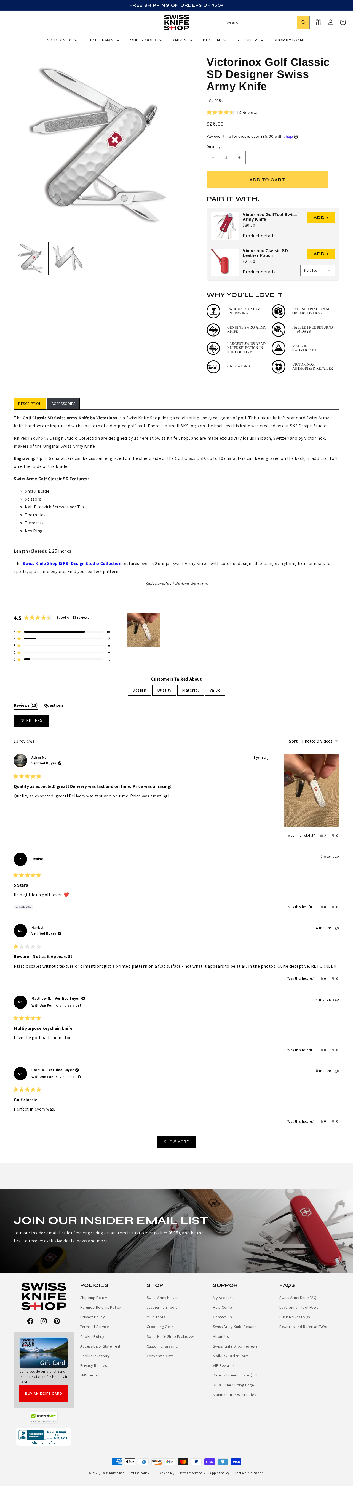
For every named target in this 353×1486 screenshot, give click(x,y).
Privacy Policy (92, 1316)
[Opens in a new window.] (43, 1418)
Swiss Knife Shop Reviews (235, 1346)
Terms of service (191, 1473)
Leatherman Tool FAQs (298, 1307)
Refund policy (139, 1473)
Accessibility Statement (100, 1346)
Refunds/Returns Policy (100, 1307)
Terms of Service (94, 1326)
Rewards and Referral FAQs (303, 1326)
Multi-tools (156, 1316)
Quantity (213, 146)
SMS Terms (89, 1375)
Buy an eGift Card (43, 1394)
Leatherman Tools (162, 1307)
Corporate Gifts (160, 1355)
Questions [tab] (53, 706)
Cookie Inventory (95, 1355)
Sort (294, 741)
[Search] (303, 22)
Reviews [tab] (26, 706)
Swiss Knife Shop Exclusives (171, 1336)
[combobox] (265, 22)
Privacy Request (94, 1365)
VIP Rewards (224, 1365)
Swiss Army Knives (162, 1297)
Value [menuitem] (215, 690)
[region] (144, 630)
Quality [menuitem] (164, 690)
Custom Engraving (162, 1346)
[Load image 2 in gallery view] (67, 258)
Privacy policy (165, 1473)
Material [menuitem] (190, 690)
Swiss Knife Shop (112, 1473)
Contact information (249, 1473)
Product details (259, 236)
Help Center (223, 1307)
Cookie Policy (92, 1336)
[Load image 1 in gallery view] (31, 258)
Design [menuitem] (139, 690)
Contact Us (222, 1316)
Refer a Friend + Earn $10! (235, 1375)
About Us (221, 1336)
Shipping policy (218, 1473)
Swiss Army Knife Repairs (234, 1326)
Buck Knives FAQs (294, 1316)
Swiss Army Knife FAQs (299, 1297)
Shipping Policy (93, 1297)
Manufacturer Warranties (234, 1394)
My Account (223, 1297)
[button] (343, 22)
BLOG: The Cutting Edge (233, 1385)
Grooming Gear (160, 1326)
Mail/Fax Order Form (230, 1355)
